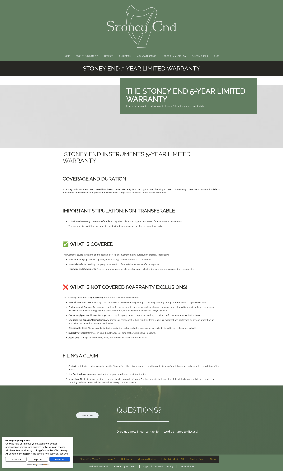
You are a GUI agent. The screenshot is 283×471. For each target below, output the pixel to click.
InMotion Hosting (164, 466)
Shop (216, 56)
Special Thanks (186, 466)
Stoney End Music (86, 56)
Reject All (38, 459)
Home (67, 56)
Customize (16, 459)
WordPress (131, 466)
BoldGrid (103, 466)
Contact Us (87, 415)
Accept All (59, 459)
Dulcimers (125, 56)
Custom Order (200, 56)
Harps (107, 56)
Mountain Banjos (146, 56)
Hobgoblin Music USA (174, 56)
